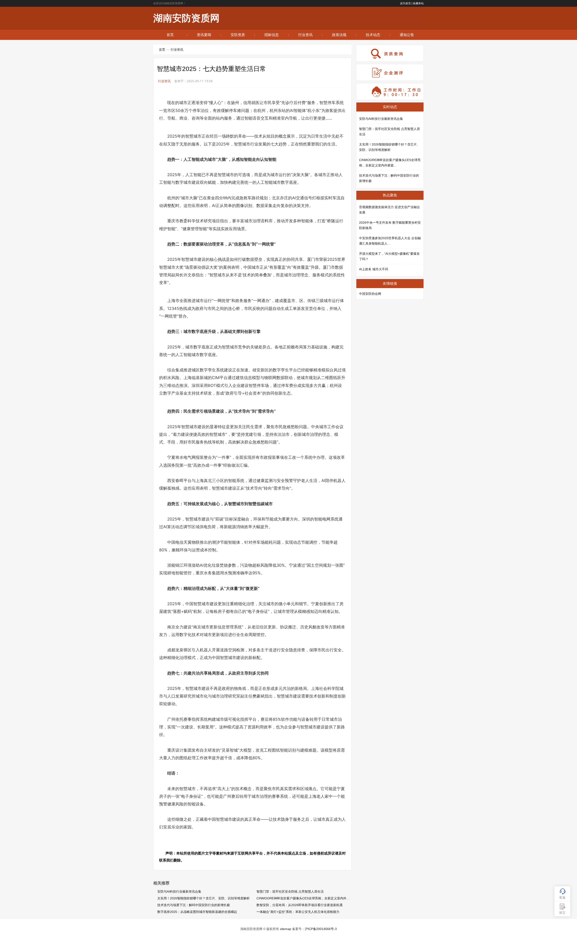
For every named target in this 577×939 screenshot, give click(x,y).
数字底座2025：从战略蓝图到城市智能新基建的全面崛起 (197, 912)
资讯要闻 (204, 35)
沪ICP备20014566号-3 (321, 929)
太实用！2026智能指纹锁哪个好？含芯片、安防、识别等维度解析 (203, 898)
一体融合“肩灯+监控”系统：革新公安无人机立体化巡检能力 (297, 912)
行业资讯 (305, 35)
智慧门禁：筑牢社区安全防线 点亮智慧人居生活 (290, 891)
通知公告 (407, 35)
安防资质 (238, 35)
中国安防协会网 (370, 294)
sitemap (285, 929)
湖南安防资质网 (186, 18)
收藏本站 (418, 3)
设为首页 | (406, 3)
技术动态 (373, 35)
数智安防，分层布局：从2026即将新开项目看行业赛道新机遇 (299, 905)
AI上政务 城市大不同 (373, 269)
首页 (170, 35)
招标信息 (271, 35)
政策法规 (339, 35)
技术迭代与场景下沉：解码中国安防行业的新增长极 (193, 905)
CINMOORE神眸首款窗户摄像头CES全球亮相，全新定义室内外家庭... (305, 898)
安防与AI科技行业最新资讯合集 (179, 891)
